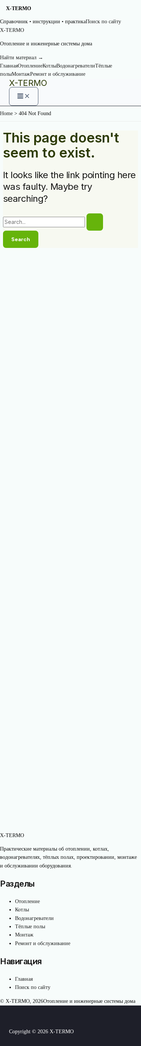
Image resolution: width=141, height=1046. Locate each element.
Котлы (49, 66)
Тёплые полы (30, 926)
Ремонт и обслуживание (57, 74)
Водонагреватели (75, 66)
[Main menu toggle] (23, 96)
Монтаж (21, 74)
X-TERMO (28, 83)
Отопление (30, 66)
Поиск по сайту (103, 21)
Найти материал (21, 57)
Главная (9, 66)
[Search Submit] (94, 222)
